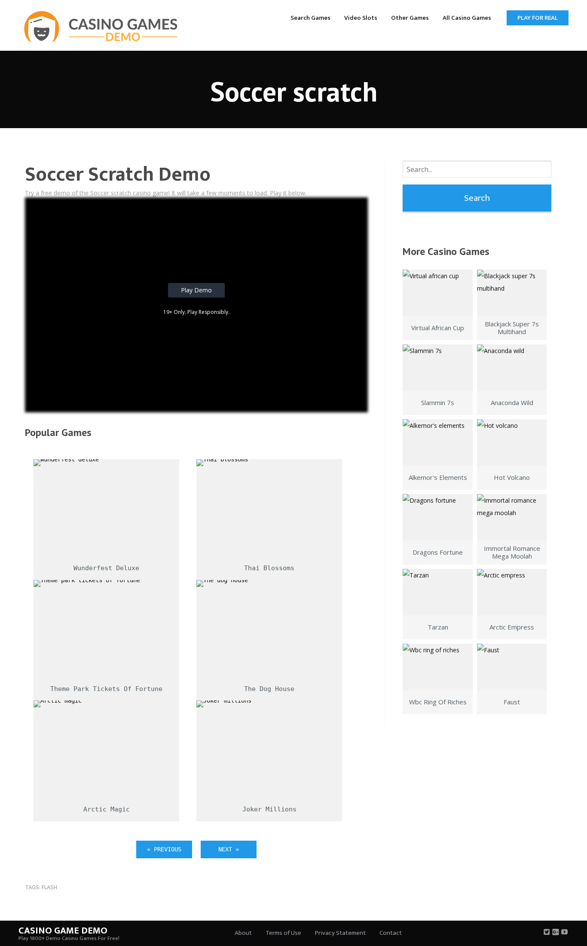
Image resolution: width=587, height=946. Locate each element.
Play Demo (196, 290)
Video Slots (360, 17)
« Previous (164, 849)
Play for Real (537, 17)
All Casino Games (467, 17)
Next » (228, 849)
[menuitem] (310, 17)
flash (49, 887)
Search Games (310, 17)
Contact (390, 933)
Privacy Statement (340, 933)
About (243, 933)
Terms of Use (283, 933)
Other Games (410, 17)
